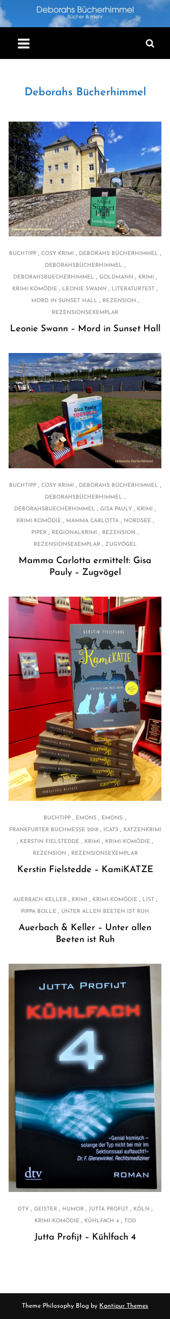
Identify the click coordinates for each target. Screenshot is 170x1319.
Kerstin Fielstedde (49, 841)
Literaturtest (133, 289)
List (148, 899)
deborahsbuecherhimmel (53, 277)
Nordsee (137, 521)
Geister (45, 1209)
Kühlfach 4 (101, 1221)
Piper (39, 532)
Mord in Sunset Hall (64, 301)
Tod (130, 1221)
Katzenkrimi (142, 830)
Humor (73, 1209)
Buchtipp (22, 253)
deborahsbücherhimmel (83, 265)
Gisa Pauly (116, 509)
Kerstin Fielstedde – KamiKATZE (85, 869)
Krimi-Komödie (34, 289)
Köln (141, 1209)
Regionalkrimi (74, 532)
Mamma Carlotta (92, 521)
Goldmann (116, 277)
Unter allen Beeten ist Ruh (105, 911)
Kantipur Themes (123, 1306)
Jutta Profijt (108, 1209)
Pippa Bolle (38, 911)
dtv (23, 1209)
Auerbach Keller (40, 899)
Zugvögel (121, 544)
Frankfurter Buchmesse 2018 (53, 830)
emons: (112, 818)
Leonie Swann (84, 289)
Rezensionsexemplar (85, 312)
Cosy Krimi (57, 253)
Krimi (146, 277)
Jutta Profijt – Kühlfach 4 (85, 1237)
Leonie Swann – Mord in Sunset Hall (85, 328)
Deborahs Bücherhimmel (85, 92)
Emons (86, 818)
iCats (110, 830)
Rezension (119, 301)
